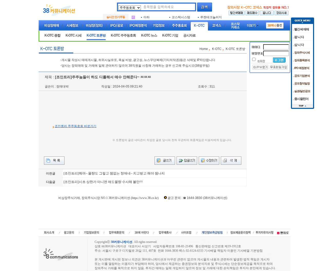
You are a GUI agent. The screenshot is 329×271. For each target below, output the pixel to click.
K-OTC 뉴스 (149, 35)
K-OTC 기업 (170, 35)
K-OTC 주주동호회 (123, 35)
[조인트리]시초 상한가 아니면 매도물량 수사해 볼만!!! (103, 182)
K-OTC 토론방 (96, 35)
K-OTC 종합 (52, 35)
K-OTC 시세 (73, 35)
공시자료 (189, 35)
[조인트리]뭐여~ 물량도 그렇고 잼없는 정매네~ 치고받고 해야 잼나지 (114, 173)
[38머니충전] (275, 24)
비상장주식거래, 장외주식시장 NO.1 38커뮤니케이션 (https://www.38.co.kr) (108, 198)
